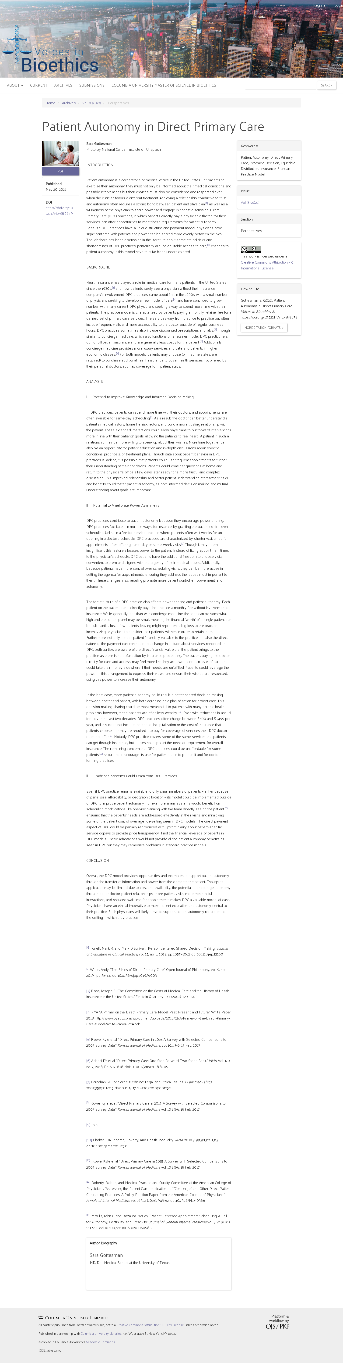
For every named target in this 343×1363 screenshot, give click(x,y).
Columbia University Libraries (101, 1333)
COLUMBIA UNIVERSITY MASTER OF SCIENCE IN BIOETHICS (164, 85)
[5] (88, 1039)
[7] (88, 1081)
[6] (88, 1060)
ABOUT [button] (14, 85)
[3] (88, 990)
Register (320, 5)
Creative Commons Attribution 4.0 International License (267, 265)
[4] (88, 1012)
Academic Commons (100, 1342)
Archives (69, 102)
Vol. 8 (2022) (91, 102)
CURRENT (39, 85)
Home (50, 102)
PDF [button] (60, 171)
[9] (88, 1124)
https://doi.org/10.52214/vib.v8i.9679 (60, 210)
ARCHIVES (63, 85)
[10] (89, 1139)
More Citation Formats (263, 327)
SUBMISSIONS (92, 85)
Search (326, 85)
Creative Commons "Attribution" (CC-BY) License (150, 1325)
